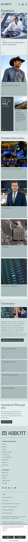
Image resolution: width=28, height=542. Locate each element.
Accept (20, 537)
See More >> (4, 530)
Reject (8, 537)
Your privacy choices (14, 540)
